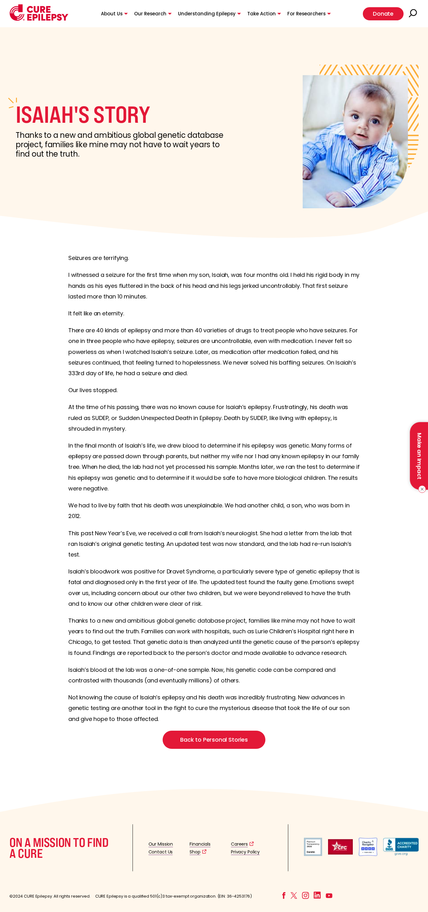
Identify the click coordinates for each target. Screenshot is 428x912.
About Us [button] (112, 13)
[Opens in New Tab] (313, 854)
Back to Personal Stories (214, 740)
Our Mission (161, 844)
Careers (239, 844)
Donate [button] (383, 14)
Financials (200, 844)
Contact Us (161, 852)
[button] (39, 19)
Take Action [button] (261, 13)
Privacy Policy (245, 852)
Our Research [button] (150, 13)
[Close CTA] (421, 489)
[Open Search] (414, 13)
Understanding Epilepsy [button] (207, 13)
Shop (195, 852)
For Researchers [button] (306, 13)
